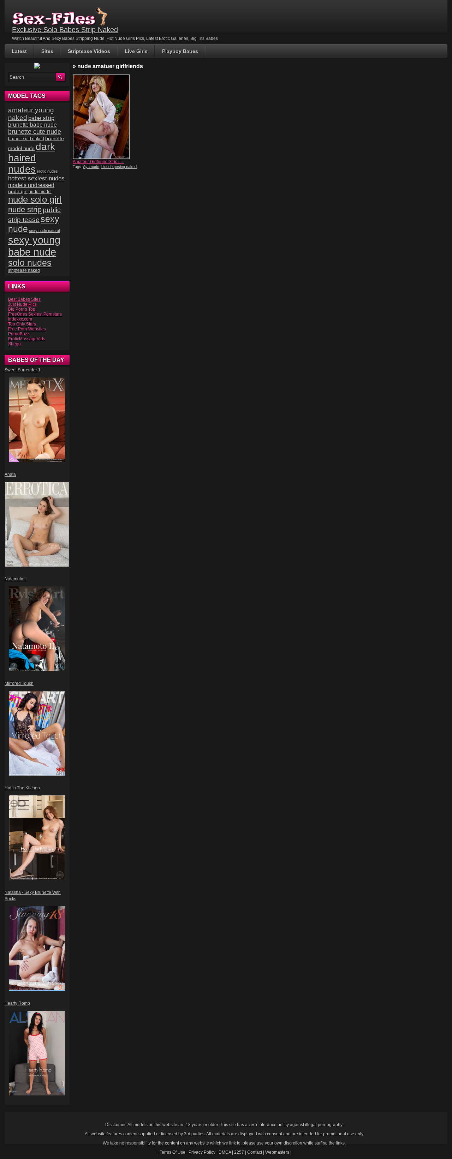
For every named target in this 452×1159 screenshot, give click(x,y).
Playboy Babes (180, 51)
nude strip (25, 209)
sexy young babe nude (34, 246)
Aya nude (91, 167)
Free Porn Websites (27, 329)
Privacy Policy (202, 1152)
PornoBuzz (18, 333)
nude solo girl (35, 199)
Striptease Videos (89, 51)
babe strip (41, 118)
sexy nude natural (44, 230)
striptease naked (24, 270)
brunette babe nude (32, 125)
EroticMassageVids (26, 338)
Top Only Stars (22, 324)
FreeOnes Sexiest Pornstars (35, 314)
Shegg (14, 343)
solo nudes (30, 263)
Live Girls (136, 51)
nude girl (18, 191)
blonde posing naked (119, 167)
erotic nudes (47, 171)
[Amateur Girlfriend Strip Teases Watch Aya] (105, 116)
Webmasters (277, 1152)
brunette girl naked (26, 138)
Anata (10, 474)
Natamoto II (15, 578)
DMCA (225, 1152)
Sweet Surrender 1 (23, 370)
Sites (47, 51)
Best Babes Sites (24, 299)
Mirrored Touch (19, 683)
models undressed (31, 185)
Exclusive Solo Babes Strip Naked (65, 30)
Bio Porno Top (21, 309)
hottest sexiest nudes (36, 178)
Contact (254, 1152)
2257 (239, 1152)
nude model (40, 191)
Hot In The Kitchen (22, 787)
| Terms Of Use (171, 1152)
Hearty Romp (17, 1003)
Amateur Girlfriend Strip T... (98, 161)
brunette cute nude (34, 131)
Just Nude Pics (22, 304)
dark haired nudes (31, 158)
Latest (19, 51)
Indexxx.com (20, 319)
